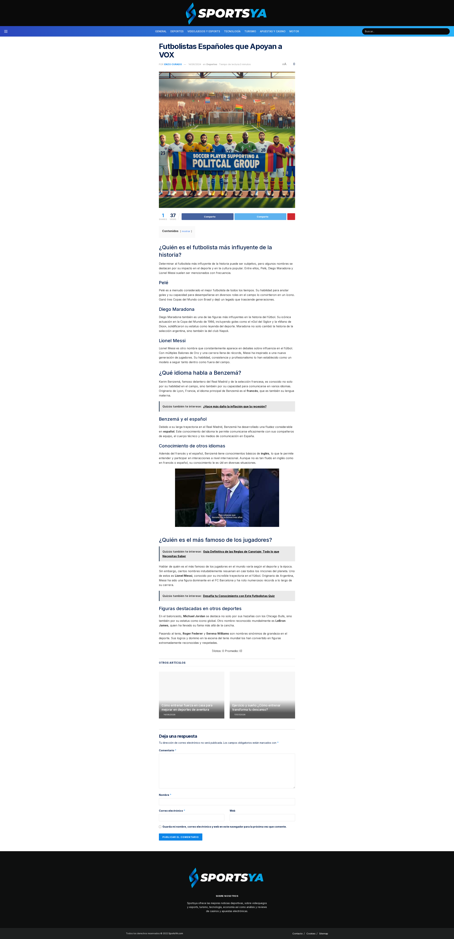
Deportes (177, 31)
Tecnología (232, 31)
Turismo (250, 31)
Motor (294, 31)
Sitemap (323, 933)
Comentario (167, 750)
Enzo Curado (173, 64)
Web (232, 810)
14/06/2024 (195, 64)
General (161, 31)
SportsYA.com (175, 933)
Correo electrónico (172, 810)
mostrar (186, 231)
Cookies (310, 933)
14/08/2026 (169, 714)
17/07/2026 (239, 714)
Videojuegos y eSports (203, 31)
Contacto (297, 933)
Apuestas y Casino (273, 31)
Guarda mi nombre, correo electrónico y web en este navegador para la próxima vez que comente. (224, 826)
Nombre (165, 795)
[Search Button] (446, 31)
